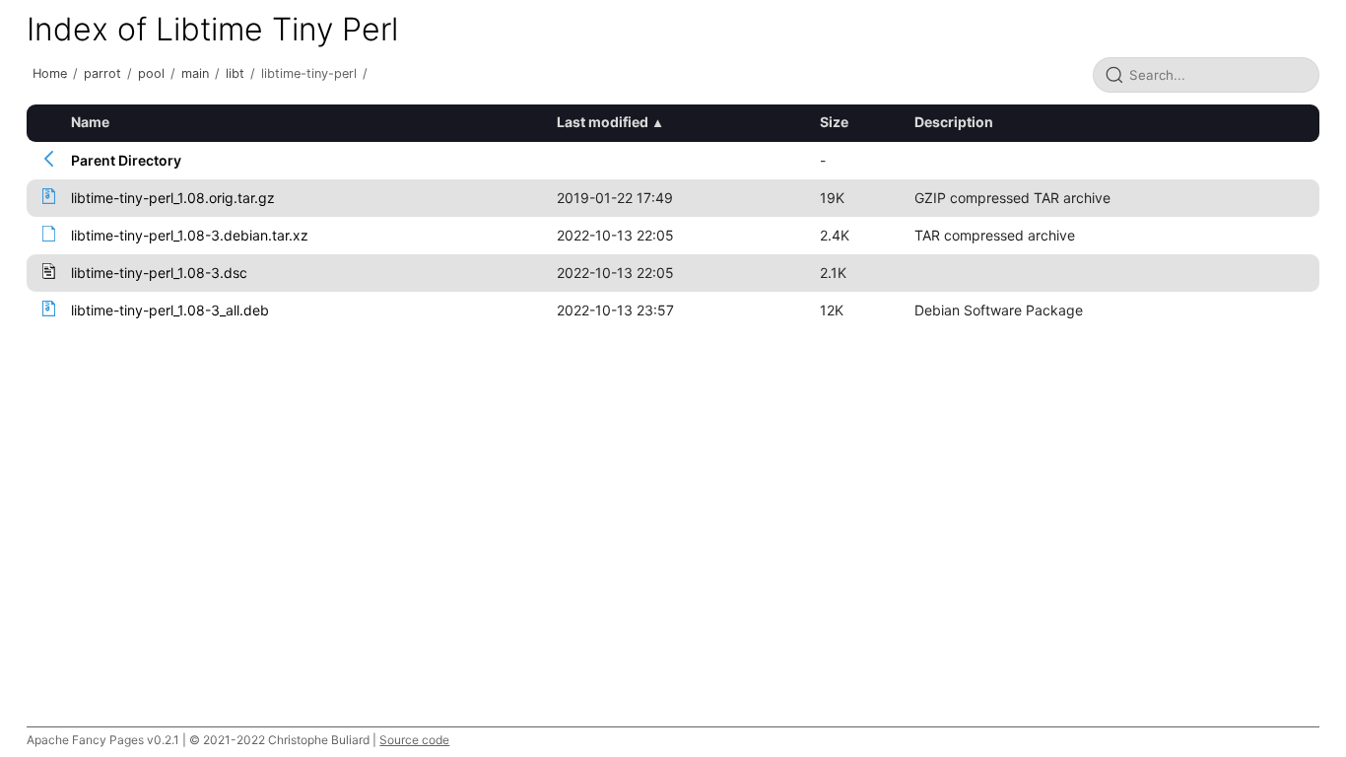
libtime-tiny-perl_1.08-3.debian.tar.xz (189, 235)
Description (953, 121)
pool (151, 73)
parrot (102, 73)
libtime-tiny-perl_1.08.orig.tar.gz (173, 197)
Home (50, 73)
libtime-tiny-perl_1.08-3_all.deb (170, 310)
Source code (414, 739)
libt (235, 73)
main (195, 73)
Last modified (602, 121)
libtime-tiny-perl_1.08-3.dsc (159, 272)
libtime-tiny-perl (309, 73)
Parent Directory (126, 160)
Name (90, 121)
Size (834, 121)
